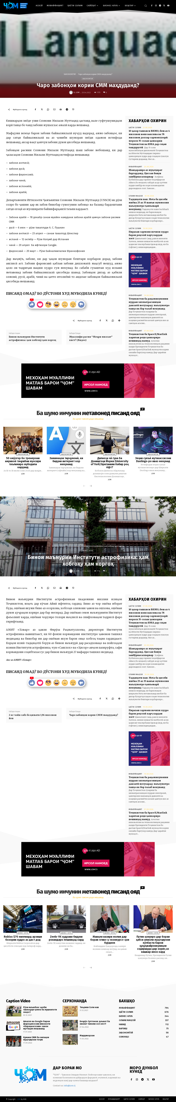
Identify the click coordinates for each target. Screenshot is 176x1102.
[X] (164, 5)
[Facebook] (151, 5)
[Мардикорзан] (70, 1039)
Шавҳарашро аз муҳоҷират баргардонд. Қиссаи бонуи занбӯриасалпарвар (145, 173)
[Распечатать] (60, 109)
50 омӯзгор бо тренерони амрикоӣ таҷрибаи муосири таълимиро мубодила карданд (23, 462)
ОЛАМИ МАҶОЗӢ (136, 196)
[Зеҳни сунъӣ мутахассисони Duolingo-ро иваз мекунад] (153, 440)
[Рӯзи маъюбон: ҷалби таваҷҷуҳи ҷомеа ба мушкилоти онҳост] (13, 1011)
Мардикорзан (87, 1035)
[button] (145, 5)
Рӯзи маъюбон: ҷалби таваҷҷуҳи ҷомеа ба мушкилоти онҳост (40, 1009)
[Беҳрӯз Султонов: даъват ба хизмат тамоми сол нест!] (70, 1025)
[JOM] (71, 92)
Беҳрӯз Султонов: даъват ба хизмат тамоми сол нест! (95, 1022)
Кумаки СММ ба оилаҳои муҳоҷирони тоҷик (36, 1038)
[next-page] (91, 486)
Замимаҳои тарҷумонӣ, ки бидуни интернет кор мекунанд (66, 461)
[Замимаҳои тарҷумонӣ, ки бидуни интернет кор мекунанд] (66, 440)
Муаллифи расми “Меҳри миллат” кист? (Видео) (90, 338)
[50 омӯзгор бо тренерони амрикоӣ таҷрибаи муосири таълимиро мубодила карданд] (22, 440)
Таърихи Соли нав (89, 1007)
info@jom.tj (69, 1085)
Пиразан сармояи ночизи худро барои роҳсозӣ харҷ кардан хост (148, 235)
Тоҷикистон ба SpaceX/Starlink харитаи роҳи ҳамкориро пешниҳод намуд (148, 337)
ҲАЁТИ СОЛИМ (135, 127)
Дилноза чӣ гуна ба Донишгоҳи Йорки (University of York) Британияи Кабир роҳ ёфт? (110, 462)
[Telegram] (160, 5)
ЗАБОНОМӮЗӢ (70, 74)
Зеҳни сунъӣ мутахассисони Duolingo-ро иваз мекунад (153, 459)
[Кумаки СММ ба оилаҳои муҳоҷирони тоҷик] (13, 1041)
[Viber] (73, 109)
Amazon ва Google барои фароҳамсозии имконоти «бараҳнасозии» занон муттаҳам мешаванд (36, 1025)
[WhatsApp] (48, 109)
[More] (119, 320)
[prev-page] (84, 486)
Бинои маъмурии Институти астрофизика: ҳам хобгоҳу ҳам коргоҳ (32, 338)
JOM (77, 92)
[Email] (54, 109)
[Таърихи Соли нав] (70, 1011)
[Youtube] (168, 5)
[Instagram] (155, 5)
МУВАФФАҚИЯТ (135, 167)
